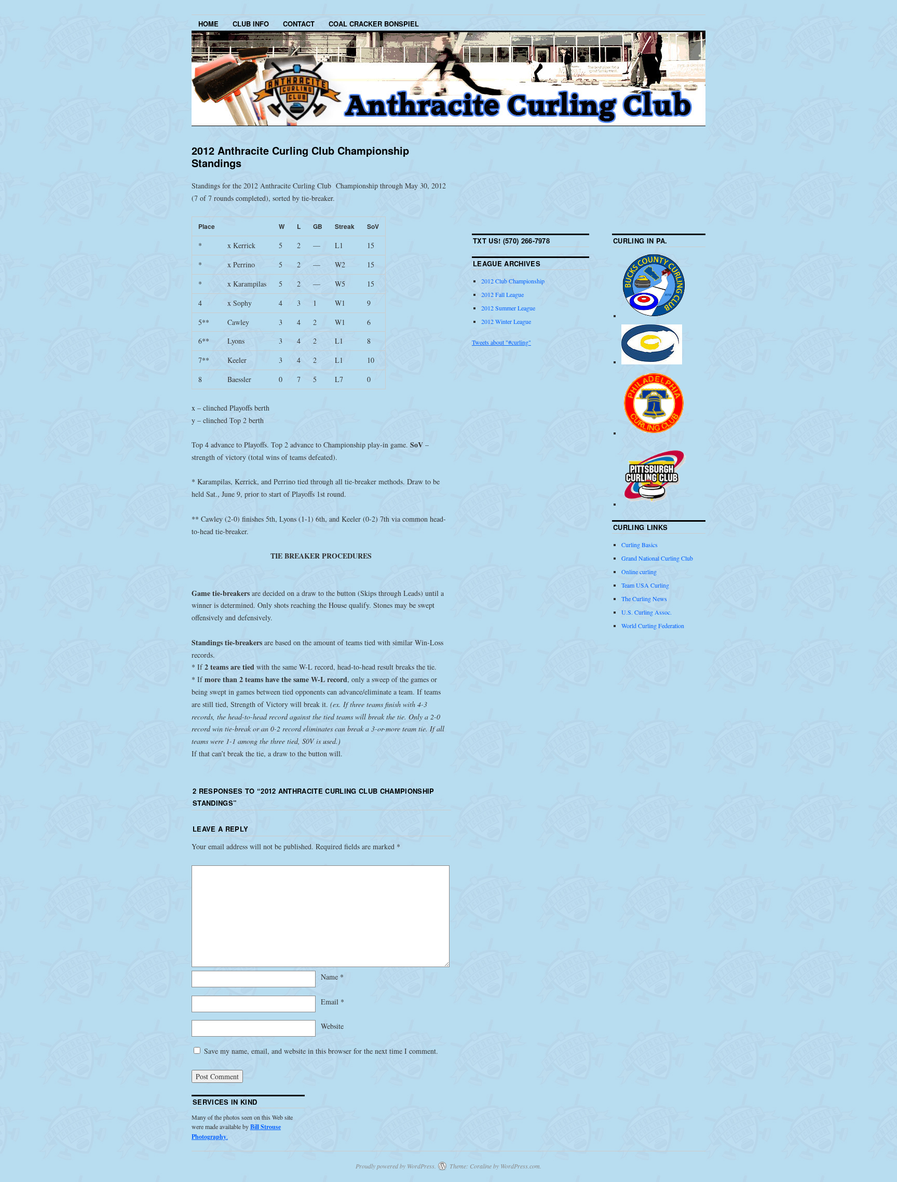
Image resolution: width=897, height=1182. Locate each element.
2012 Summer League (508, 308)
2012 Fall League (502, 294)
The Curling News (644, 598)
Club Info (251, 24)
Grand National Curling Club (657, 558)
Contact (299, 24)
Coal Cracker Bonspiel (374, 24)
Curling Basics (639, 544)
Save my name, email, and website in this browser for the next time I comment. (321, 1051)
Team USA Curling (645, 585)
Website (332, 1026)
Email (332, 1002)
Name (332, 977)
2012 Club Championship (513, 281)
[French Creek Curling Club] (651, 362)
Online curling (639, 571)
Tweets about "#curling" (501, 342)
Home (208, 24)
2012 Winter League (506, 321)
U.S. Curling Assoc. (646, 612)
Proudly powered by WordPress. (396, 1166)
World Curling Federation (652, 625)
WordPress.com (520, 1166)
